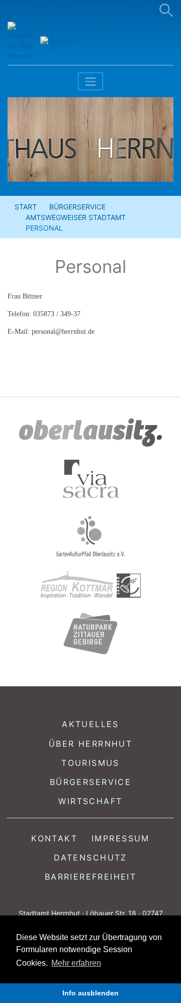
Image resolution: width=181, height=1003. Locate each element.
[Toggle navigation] (90, 81)
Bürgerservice (77, 206)
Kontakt (54, 838)
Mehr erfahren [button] (76, 963)
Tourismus (90, 763)
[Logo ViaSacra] (91, 479)
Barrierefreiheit (91, 877)
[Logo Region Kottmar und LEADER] (90, 584)
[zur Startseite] (66, 41)
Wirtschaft (90, 801)
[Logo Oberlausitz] (90, 432)
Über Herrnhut (90, 744)
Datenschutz (90, 857)
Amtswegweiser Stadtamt (76, 217)
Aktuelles (90, 724)
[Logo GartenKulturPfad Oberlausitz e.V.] (90, 536)
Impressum (121, 838)
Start (26, 206)
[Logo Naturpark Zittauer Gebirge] (90, 633)
